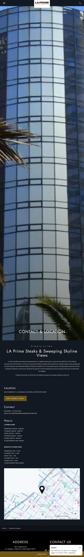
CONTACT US (60, 542)
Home (4, 528)
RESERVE (42, 554)
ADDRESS (20, 542)
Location (10, 388)
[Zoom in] (75, 504)
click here (72, 553)
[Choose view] (75, 514)
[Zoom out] (75, 508)
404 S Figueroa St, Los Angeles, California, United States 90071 (20, 548)
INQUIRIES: (7, 411)
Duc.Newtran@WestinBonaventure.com (23, 413)
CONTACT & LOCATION (42, 332)
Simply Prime (42, 346)
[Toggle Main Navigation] (4, 3)
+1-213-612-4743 (16, 411)
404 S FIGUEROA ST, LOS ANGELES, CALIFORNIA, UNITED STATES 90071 (25, 392)
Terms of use (62, 518)
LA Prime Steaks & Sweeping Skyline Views (42, 353)
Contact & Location (15, 528)
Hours (8, 420)
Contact (9, 407)
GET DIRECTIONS (15, 398)
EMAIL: (6, 413)
